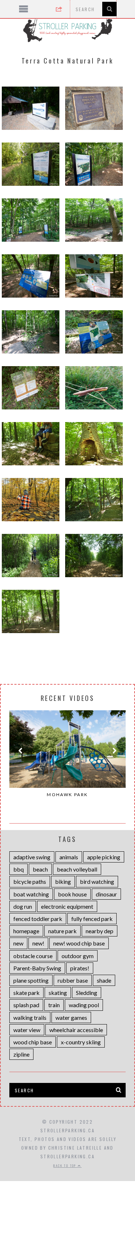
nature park (62, 930)
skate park (26, 992)
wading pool (84, 1004)
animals (68, 857)
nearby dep (99, 930)
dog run (22, 906)
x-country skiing (81, 1042)
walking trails (29, 1017)
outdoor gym (78, 955)
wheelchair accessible (76, 1029)
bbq (18, 869)
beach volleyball (77, 869)
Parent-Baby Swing (37, 968)
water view (26, 1029)
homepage (26, 930)
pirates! (79, 968)
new (18, 943)
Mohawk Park (67, 794)
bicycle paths (29, 881)
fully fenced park (92, 918)
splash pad (26, 1004)
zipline (21, 1054)
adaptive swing (31, 857)
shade (104, 980)
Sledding (86, 992)
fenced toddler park (37, 918)
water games (71, 1017)
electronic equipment (67, 906)
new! (38, 943)
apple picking (103, 857)
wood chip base (32, 1042)
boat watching (31, 894)
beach (40, 869)
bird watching (97, 881)
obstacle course (33, 955)
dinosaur (106, 894)
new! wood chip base (79, 943)
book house (72, 894)
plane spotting (31, 980)
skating (58, 992)
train (54, 1004)
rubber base (73, 980)
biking (63, 881)
